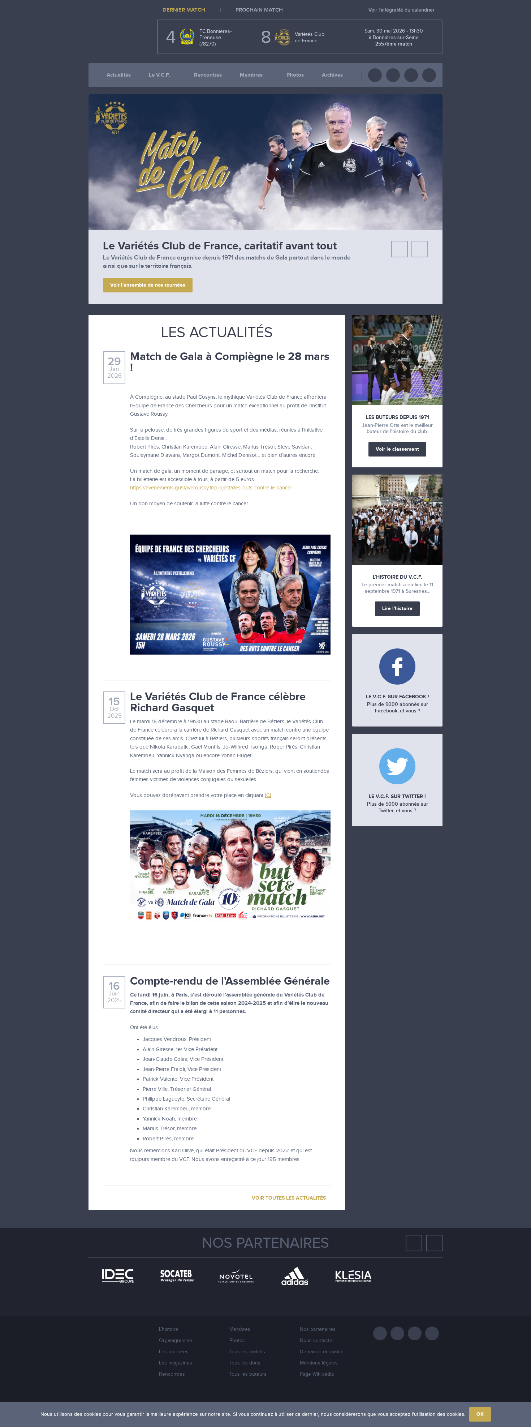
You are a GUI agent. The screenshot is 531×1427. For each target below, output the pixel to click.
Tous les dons (244, 1363)
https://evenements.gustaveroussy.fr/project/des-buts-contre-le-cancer (211, 488)
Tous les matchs (247, 1352)
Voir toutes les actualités (289, 1198)
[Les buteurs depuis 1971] (397, 360)
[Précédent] (399, 249)
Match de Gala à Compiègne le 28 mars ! (229, 362)
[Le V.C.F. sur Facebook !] (397, 667)
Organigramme (175, 1341)
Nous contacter (317, 1341)
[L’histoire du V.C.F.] (397, 520)
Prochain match (259, 10)
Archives (332, 75)
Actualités (119, 75)
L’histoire (168, 1329)
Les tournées (174, 1352)
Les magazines (175, 1363)
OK (480, 1414)
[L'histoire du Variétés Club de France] (265, 228)
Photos (295, 75)
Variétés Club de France (113, 30)
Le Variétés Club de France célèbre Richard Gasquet (218, 702)
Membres (251, 75)
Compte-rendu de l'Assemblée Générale (230, 981)
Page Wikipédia (317, 1374)
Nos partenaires (265, 1243)
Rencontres (208, 75)
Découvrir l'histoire (132, 276)
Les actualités (217, 333)
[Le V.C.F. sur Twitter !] (397, 767)
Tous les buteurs (248, 1374)
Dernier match (184, 10)
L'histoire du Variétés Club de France (195, 246)
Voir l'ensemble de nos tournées (147, 285)
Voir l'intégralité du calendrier (402, 10)
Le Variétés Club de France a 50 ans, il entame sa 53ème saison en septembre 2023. (217, 257)
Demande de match (322, 1352)
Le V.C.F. (159, 75)
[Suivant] (419, 249)
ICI (268, 795)
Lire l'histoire (397, 608)
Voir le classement (397, 449)
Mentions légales (319, 1363)
